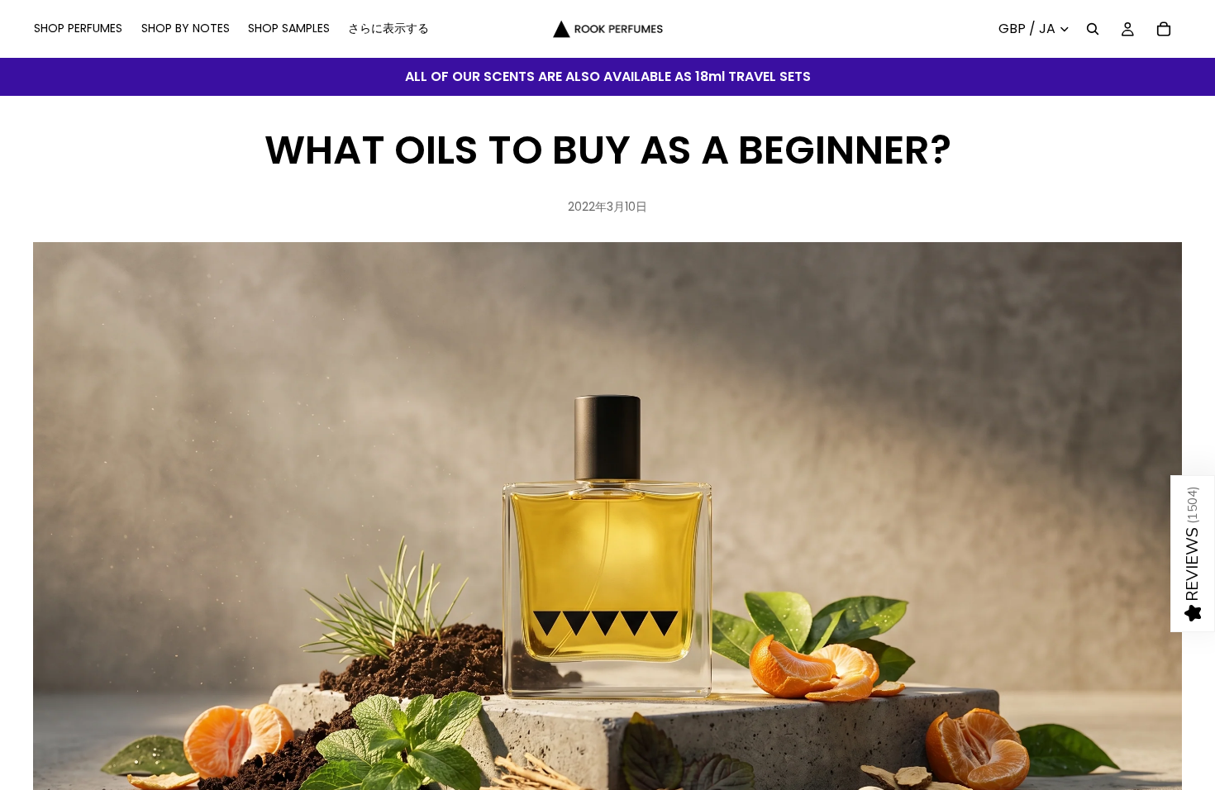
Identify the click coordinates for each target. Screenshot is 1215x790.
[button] (1192, 553)
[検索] (1092, 29)
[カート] (1164, 29)
